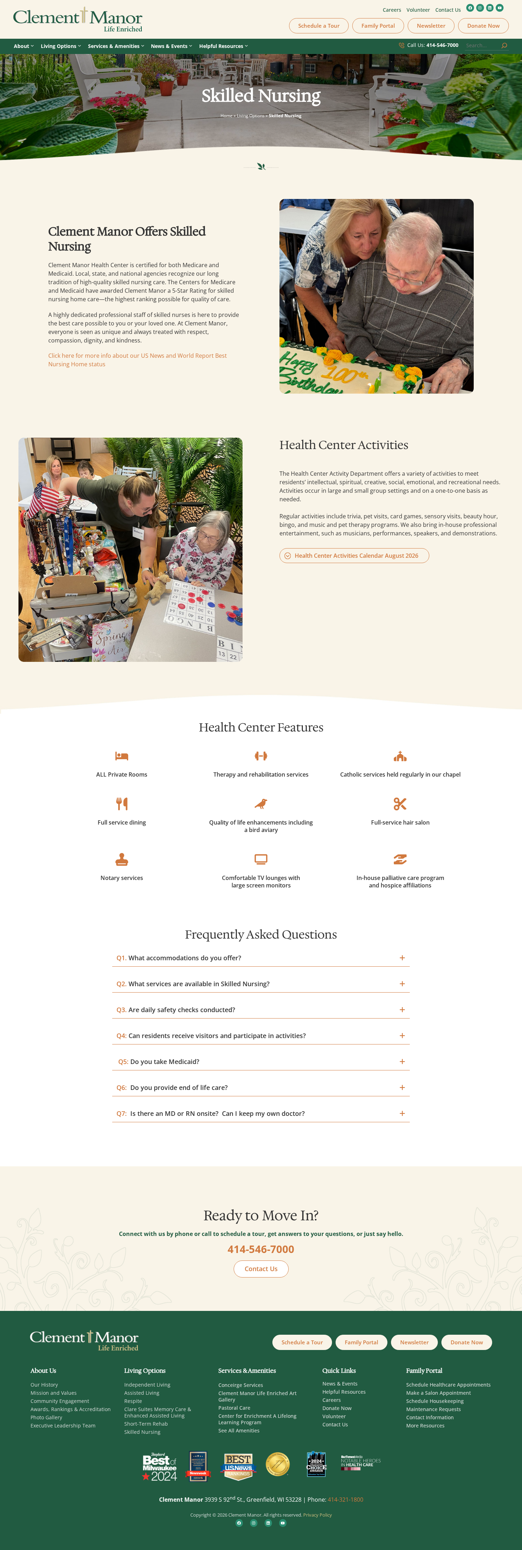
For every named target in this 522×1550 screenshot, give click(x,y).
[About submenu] (32, 45)
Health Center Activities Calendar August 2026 (356, 556)
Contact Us (261, 1268)
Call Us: (432, 45)
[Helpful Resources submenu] (246, 45)
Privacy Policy (317, 1515)
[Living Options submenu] (79, 45)
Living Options (251, 116)
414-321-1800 (345, 1499)
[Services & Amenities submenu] (143, 45)
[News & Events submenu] (190, 45)
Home (227, 116)
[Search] (504, 45)
